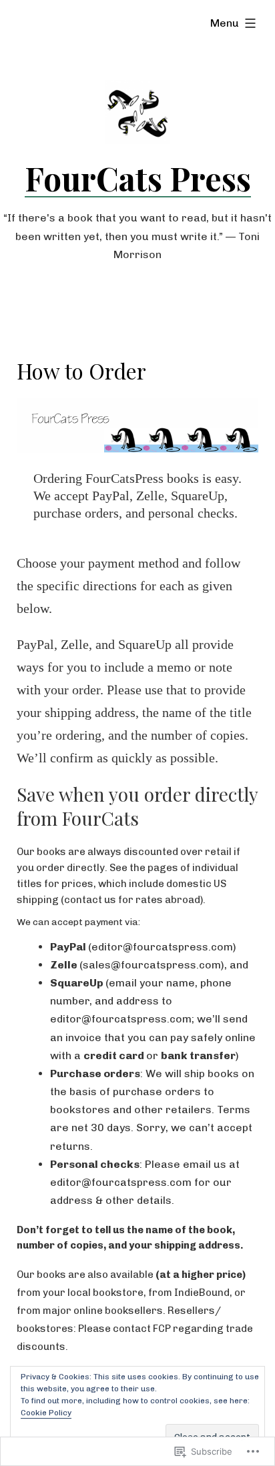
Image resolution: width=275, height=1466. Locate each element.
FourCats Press (138, 178)
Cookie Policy (46, 1412)
